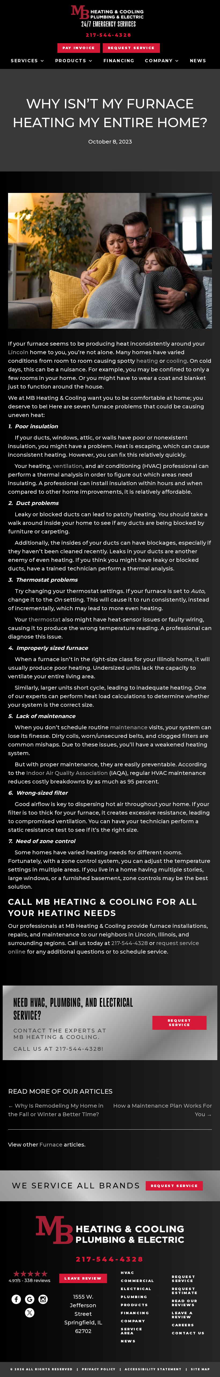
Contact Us (188, 1333)
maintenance (129, 727)
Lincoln (18, 352)
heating (147, 361)
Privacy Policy (99, 1369)
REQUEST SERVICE (174, 1186)
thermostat (44, 619)
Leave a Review (182, 1315)
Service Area (131, 1331)
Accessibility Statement (153, 1369)
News (198, 60)
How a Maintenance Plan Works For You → (162, 1110)
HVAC (127, 1273)
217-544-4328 (109, 35)
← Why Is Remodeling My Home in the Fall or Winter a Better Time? (56, 1110)
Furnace (51, 1144)
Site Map (200, 1369)
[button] (131, 48)
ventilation (68, 466)
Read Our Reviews (184, 1303)
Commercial (138, 1281)
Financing (119, 60)
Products (71, 60)
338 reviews (37, 1280)
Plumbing (134, 1297)
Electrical (136, 1289)
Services (24, 60)
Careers (183, 1325)
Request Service (183, 1279)
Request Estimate (185, 1291)
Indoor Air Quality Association (67, 773)
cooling (176, 361)
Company (159, 60)
